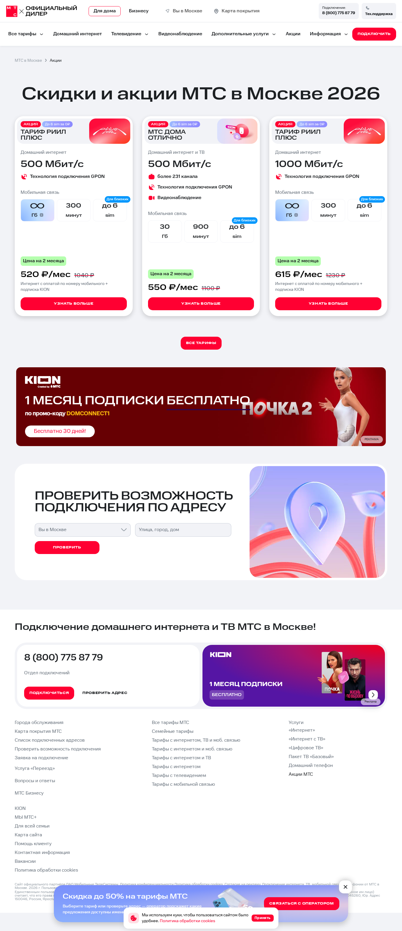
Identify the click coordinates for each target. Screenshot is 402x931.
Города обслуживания (39, 722)
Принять (263, 918)
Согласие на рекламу (242, 884)
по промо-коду (67, 413)
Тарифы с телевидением (179, 775)
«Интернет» (302, 730)
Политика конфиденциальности (147, 884)
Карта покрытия (241, 11)
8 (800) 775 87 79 (338, 13)
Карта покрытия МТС (38, 731)
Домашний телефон (311, 765)
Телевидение (126, 34)
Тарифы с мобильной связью (183, 784)
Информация (325, 34)
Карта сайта (28, 835)
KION (20, 808)
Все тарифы (22, 34)
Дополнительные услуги (240, 34)
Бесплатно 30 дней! (60, 431)
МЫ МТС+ (26, 817)
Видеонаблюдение (180, 34)
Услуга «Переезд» (35, 768)
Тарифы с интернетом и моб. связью (192, 749)
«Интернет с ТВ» (307, 739)
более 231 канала (177, 176)
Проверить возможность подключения (58, 749)
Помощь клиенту (33, 844)
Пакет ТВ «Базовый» (311, 757)
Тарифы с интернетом (176, 767)
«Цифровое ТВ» (306, 748)
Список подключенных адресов (50, 740)
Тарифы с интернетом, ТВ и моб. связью (196, 740)
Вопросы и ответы (35, 781)
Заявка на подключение (41, 758)
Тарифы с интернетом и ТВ (181, 758)
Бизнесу (139, 11)
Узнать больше (73, 303)
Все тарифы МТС (170, 722)
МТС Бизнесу (29, 793)
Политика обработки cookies (46, 870)
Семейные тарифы (172, 731)
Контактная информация (42, 852)
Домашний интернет (77, 34)
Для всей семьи (32, 826)
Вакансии (25, 861)
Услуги (296, 722)
